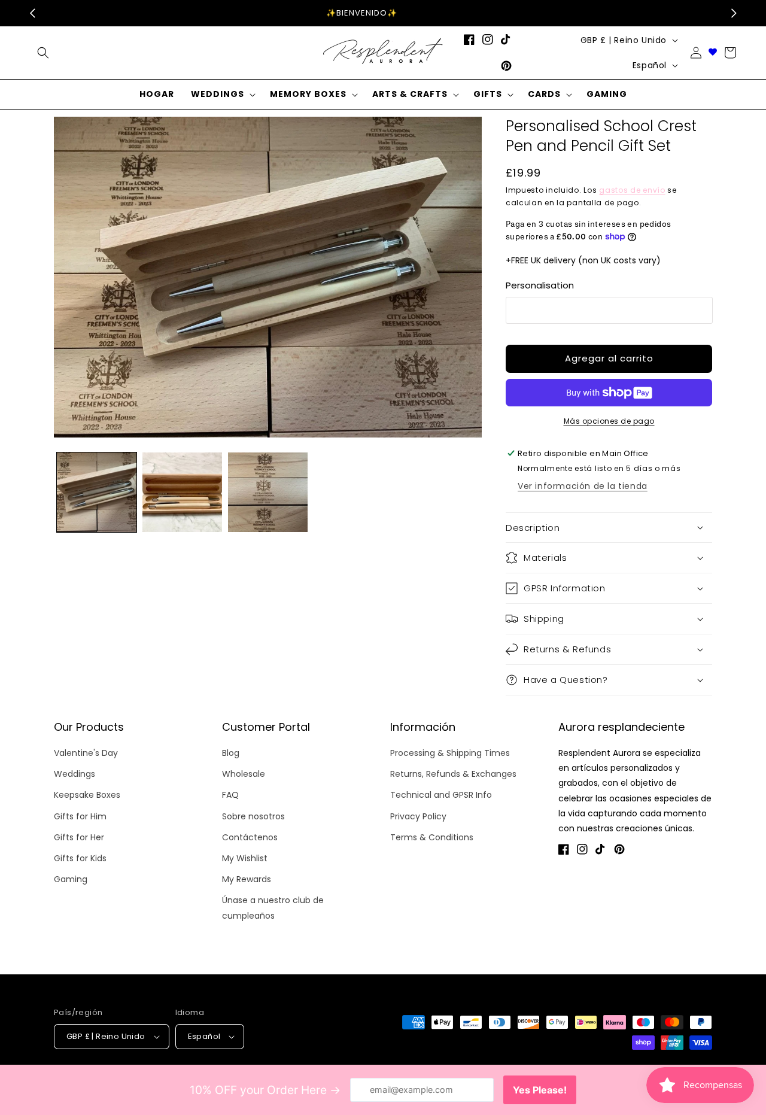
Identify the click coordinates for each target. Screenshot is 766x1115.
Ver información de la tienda (583, 486)
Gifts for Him (80, 816)
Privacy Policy (418, 816)
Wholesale (243, 774)
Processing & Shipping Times (450, 753)
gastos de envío (632, 190)
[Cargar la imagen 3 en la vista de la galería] (268, 492)
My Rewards (246, 879)
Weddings (217, 94)
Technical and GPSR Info (441, 795)
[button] (43, 53)
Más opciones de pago (609, 421)
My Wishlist (245, 858)
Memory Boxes (308, 94)
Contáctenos (250, 837)
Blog (230, 753)
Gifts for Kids (80, 858)
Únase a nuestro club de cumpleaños (273, 907)
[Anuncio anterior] (32, 13)
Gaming (70, 879)
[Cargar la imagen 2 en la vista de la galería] (182, 492)
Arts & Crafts (410, 94)
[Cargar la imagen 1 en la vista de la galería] (96, 492)
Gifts (487, 94)
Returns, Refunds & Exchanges (453, 774)
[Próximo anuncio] (734, 13)
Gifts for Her (79, 837)
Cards (544, 94)
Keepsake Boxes (87, 795)
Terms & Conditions (431, 837)
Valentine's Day (86, 753)
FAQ (230, 795)
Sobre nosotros (253, 816)
